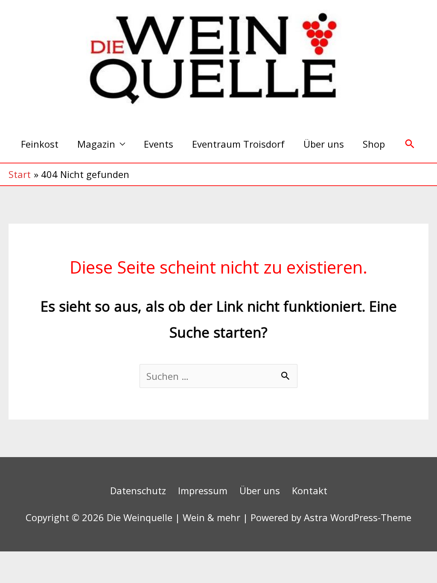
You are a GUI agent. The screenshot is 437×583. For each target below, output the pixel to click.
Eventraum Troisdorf (238, 143)
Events (158, 143)
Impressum (202, 490)
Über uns (323, 143)
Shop (374, 143)
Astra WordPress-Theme (357, 517)
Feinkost (39, 143)
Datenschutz (138, 490)
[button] (410, 144)
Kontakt (309, 490)
